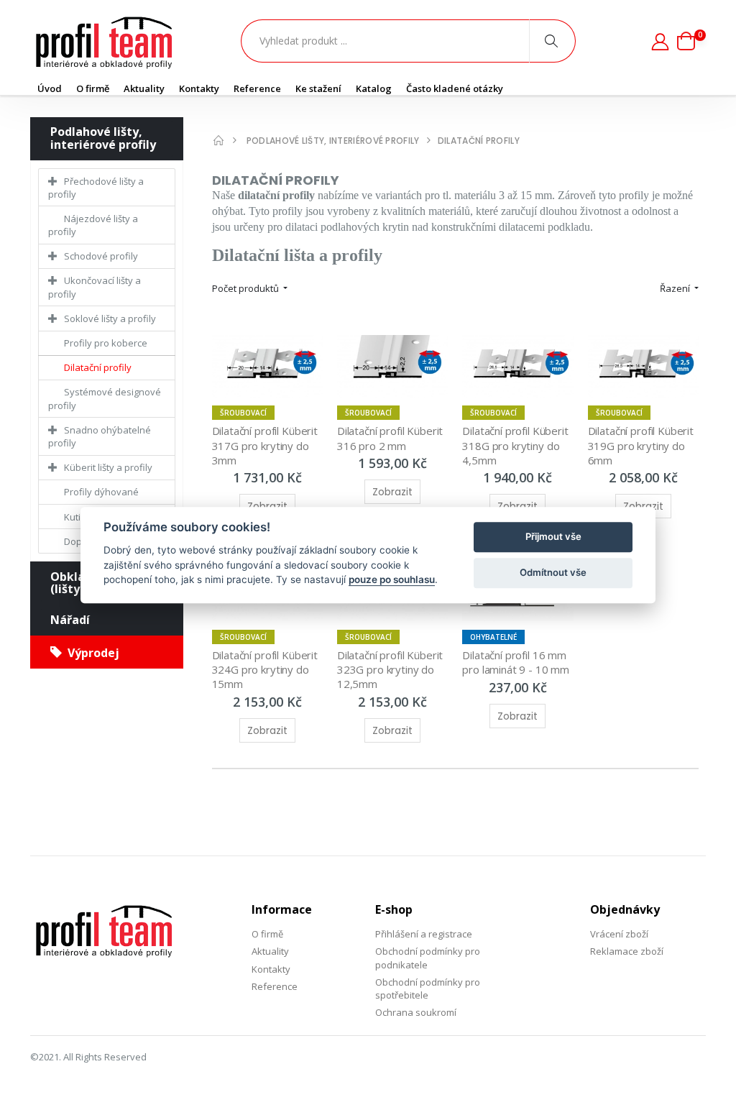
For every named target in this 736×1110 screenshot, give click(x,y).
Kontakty (199, 88)
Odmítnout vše (553, 572)
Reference (257, 88)
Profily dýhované (101, 491)
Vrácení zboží (619, 933)
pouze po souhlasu (392, 579)
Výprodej (90, 653)
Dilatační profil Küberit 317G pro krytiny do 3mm (266, 445)
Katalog (374, 88)
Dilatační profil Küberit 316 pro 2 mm (391, 437)
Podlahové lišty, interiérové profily (103, 138)
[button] (691, 41)
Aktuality (144, 88)
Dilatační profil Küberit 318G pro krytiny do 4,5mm (516, 445)
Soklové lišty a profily (110, 318)
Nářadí (70, 620)
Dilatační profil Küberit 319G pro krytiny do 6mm (642, 445)
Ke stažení (318, 88)
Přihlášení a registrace (423, 933)
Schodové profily (101, 255)
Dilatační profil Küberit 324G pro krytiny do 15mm (266, 670)
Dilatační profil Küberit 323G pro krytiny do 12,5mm (391, 670)
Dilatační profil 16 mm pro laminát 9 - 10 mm (515, 662)
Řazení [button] (676, 288)
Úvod (49, 88)
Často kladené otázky (454, 88)
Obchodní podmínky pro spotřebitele (427, 988)
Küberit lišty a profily (108, 467)
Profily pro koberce (105, 342)
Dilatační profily (98, 367)
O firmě (92, 88)
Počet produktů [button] (246, 288)
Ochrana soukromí (415, 1012)
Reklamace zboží (626, 951)
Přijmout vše (553, 536)
